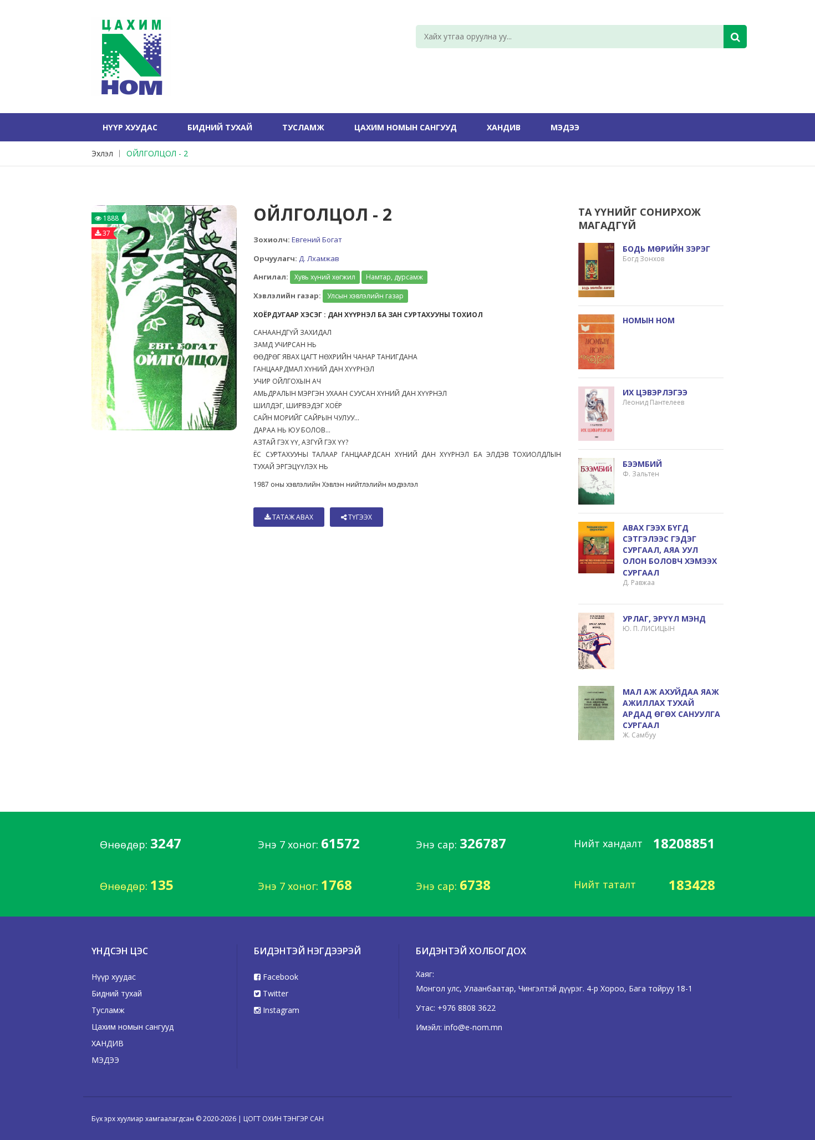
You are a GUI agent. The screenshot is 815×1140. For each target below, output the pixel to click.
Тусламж (303, 127)
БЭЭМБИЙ (642, 464)
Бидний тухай (219, 127)
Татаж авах (292, 517)
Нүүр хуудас (130, 127)
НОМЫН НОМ (649, 320)
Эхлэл (102, 153)
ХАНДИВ (504, 127)
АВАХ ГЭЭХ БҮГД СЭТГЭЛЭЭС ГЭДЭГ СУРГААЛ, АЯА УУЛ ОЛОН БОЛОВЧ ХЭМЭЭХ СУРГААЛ (670, 550)
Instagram (280, 1010)
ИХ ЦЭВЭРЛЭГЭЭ (655, 392)
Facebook (279, 976)
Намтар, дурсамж (394, 277)
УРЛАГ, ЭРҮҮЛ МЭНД (664, 618)
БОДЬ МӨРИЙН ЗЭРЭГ (666, 248)
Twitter (274, 993)
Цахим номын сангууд (405, 127)
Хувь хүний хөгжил (324, 277)
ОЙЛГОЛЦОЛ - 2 (157, 153)
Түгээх (359, 517)
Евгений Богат (317, 240)
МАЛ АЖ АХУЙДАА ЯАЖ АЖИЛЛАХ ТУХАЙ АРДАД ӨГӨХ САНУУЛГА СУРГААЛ (671, 708)
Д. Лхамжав (319, 258)
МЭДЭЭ (565, 127)
